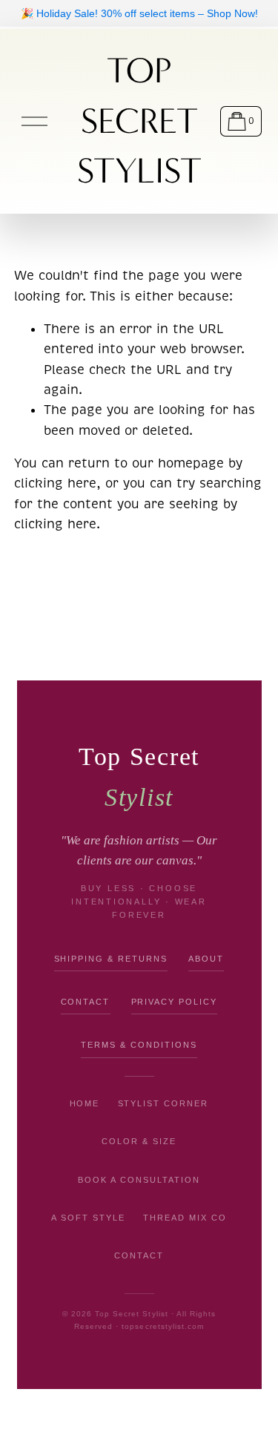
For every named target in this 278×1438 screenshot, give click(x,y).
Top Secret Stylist (139, 121)
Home (85, 1103)
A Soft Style (88, 1217)
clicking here (55, 483)
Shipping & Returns (111, 958)
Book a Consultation (139, 1179)
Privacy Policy (174, 1001)
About (206, 958)
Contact (85, 1001)
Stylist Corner (163, 1103)
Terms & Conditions (139, 1044)
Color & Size (139, 1141)
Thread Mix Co (185, 1217)
